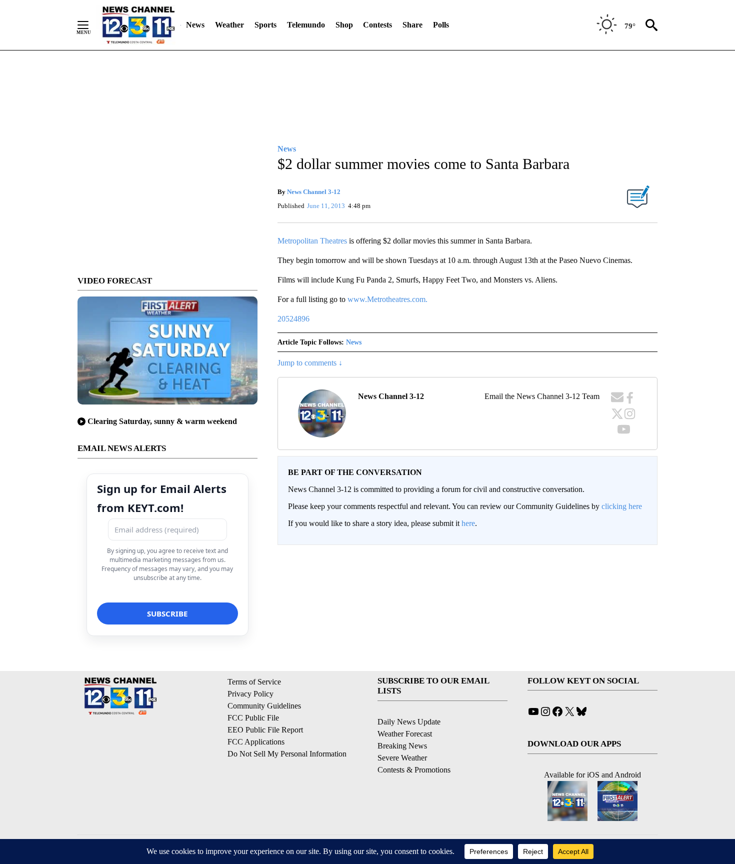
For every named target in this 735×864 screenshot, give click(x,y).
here (468, 523)
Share (412, 24)
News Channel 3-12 (313, 192)
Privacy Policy (251, 694)
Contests (377, 24)
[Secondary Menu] (91, 25)
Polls (441, 24)
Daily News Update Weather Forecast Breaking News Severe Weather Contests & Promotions (414, 746)
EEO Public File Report (265, 730)
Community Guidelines (264, 706)
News (195, 24)
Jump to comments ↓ (310, 362)
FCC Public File (253, 718)
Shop (344, 24)
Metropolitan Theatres (312, 240)
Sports (265, 24)
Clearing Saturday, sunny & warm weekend (162, 421)
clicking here (622, 506)
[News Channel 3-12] (138, 25)
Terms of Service (254, 682)
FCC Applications (256, 742)
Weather (229, 24)
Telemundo (306, 24)
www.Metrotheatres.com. (388, 299)
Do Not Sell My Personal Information (287, 754)
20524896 (294, 318)
